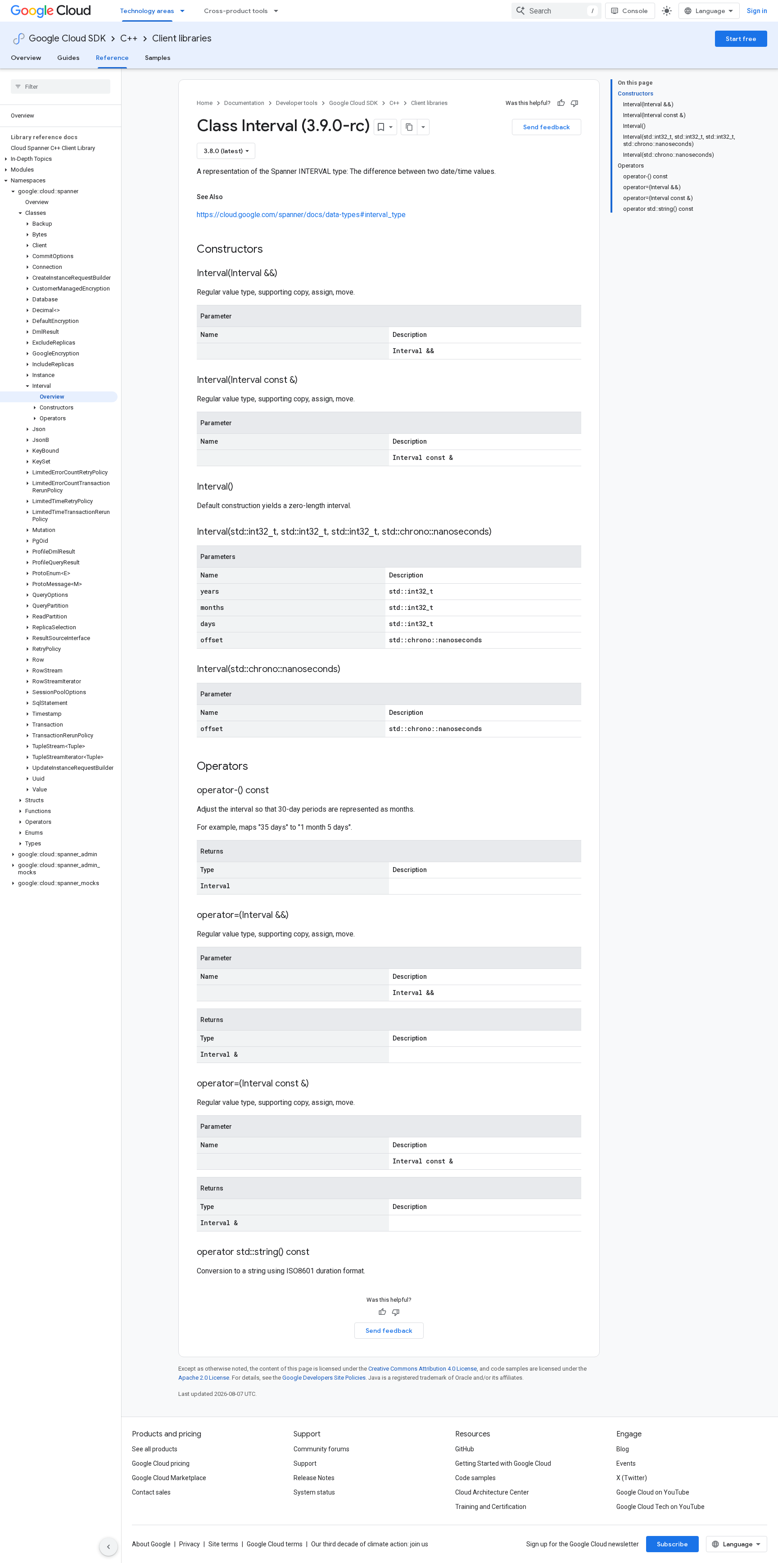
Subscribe (672, 1544)
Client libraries (182, 38)
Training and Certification (490, 1506)
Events (626, 1463)
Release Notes (314, 1477)
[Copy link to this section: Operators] (260, 767)
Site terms (223, 1544)
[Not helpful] (574, 103)
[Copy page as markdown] (409, 127)
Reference (112, 58)
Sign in (757, 10)
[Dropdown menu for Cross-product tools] (278, 11)
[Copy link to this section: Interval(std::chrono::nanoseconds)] (349, 669)
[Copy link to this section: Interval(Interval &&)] (286, 273)
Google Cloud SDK (67, 38)
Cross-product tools (236, 11)
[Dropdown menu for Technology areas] (185, 11)
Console (635, 11)
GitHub (464, 1449)
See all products (154, 1449)
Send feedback (546, 127)
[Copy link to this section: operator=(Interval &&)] (298, 915)
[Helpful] (561, 103)
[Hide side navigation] (109, 1547)
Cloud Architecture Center (492, 1492)
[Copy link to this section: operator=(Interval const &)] (318, 1084)
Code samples (475, 1477)
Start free (741, 39)
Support (305, 1463)
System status (314, 1492)
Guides (68, 58)
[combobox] (556, 11)
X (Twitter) (631, 1477)
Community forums (321, 1449)
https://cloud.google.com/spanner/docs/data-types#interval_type (301, 214)
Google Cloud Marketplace (169, 1477)
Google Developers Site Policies (324, 1377)
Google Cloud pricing (161, 1463)
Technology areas (147, 11)
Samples (158, 58)
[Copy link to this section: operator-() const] (278, 791)
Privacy (189, 1544)
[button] (59, 159)
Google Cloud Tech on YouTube (660, 1506)
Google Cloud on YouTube (652, 1492)
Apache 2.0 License (203, 1377)
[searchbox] (60, 86)
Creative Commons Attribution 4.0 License (422, 1368)
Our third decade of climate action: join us (369, 1544)
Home (205, 103)
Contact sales (151, 1492)
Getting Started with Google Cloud (503, 1463)
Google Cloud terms (275, 1544)
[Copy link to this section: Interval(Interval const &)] (307, 380)
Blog (622, 1449)
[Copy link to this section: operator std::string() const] (318, 1252)
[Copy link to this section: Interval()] (242, 487)
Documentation (244, 103)
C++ (129, 38)
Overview (26, 58)
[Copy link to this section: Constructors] (275, 250)
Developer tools (296, 103)
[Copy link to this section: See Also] (232, 196)
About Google (151, 1544)
